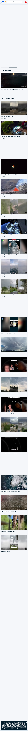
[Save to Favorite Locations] (6, 2)
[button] (26, 722)
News (4, 66)
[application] (14, 80)
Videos (13, 66)
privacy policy (19, 726)
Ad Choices (16, 728)
